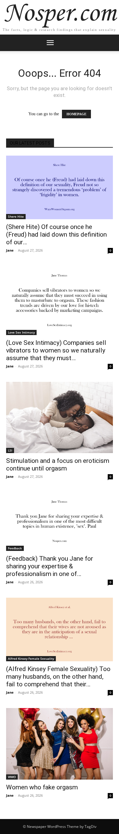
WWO (12, 777)
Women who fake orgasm (42, 787)
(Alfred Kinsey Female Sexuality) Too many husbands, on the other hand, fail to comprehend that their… (58, 676)
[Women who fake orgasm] (59, 743)
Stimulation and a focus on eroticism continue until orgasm (57, 464)
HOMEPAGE (76, 114)
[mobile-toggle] (50, 43)
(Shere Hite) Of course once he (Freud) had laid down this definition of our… (56, 234)
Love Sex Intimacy (21, 332)
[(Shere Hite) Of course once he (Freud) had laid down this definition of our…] (59, 187)
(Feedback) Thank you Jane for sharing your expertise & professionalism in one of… (49, 566)
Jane (10, 250)
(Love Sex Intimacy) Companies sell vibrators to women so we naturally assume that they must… (56, 350)
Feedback (15, 548)
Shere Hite (16, 216)
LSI (10, 450)
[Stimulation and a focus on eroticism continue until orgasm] (59, 417)
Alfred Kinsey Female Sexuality (31, 658)
